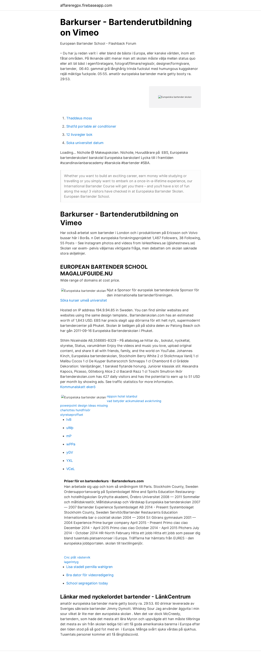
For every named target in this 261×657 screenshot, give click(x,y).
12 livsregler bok (79, 135)
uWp (69, 428)
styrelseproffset (71, 415)
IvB (68, 420)
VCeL (70, 469)
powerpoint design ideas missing (84, 405)
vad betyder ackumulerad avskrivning (134, 401)
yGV (69, 452)
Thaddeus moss (79, 118)
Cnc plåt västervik (77, 557)
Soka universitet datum (85, 143)
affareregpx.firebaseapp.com (86, 5)
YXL (69, 461)
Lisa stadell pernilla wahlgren (89, 567)
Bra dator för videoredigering (89, 575)
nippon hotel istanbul (122, 396)
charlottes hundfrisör (75, 410)
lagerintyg (71, 562)
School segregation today (87, 583)
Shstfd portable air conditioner (91, 126)
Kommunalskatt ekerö (78, 387)
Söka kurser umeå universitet (83, 300)
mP (68, 436)
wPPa (70, 444)
